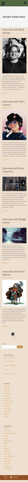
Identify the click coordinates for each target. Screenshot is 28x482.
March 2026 (7, 390)
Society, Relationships (9, 456)
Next (14, 337)
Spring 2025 (7, 461)
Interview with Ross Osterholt (13, 170)
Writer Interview (8, 469)
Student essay (7, 466)
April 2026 (6, 388)
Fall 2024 (6, 436)
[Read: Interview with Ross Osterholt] (14, 184)
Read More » (5, 93)
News (5, 446)
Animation (6, 428)
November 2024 (8, 403)
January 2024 (7, 408)
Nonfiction (6, 448)
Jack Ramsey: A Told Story (11, 373)
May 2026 (6, 385)
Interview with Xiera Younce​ (13, 103)
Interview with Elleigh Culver (14, 221)
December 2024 (8, 401)
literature (6, 443)
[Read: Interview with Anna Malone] (14, 293)
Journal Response (8, 441)
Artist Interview (8, 430)
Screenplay (7, 451)
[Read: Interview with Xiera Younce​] (14, 125)
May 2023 (6, 413)
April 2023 (6, 416)
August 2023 (7, 411)
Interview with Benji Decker (13, 31)
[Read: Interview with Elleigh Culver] (14, 235)
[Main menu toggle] (25, 3)
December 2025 (8, 393)
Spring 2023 (7, 458)
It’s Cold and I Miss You (10, 357)
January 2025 (7, 398)
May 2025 (6, 396)
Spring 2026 (7, 464)
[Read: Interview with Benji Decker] (14, 55)
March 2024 (7, 406)
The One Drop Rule (9, 361)
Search (3, 344)
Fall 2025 (6, 438)
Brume (5, 369)
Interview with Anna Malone (13, 273)
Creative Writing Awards (10, 433)
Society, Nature (8, 453)
